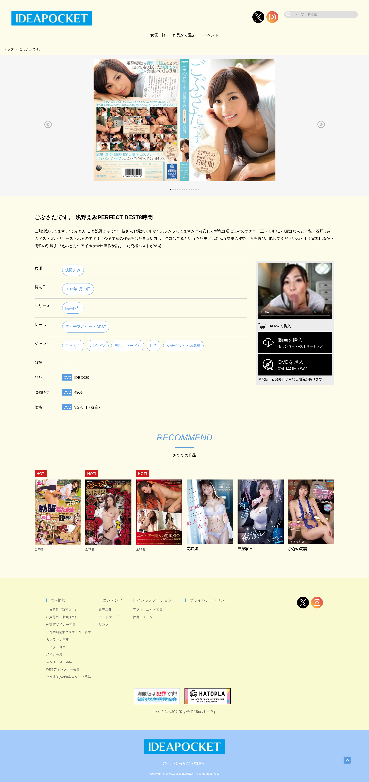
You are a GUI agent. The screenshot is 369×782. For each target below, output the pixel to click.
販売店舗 (105, 609)
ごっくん (73, 346)
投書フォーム (142, 617)
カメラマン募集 (57, 639)
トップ (9, 49)
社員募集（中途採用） (62, 617)
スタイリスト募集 (59, 662)
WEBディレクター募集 (63, 669)
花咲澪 (192, 549)
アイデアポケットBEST (85, 327)
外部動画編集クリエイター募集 (68, 632)
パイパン (98, 346)
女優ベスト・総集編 (183, 346)
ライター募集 (56, 647)
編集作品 (72, 308)
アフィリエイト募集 (147, 609)
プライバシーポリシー (209, 600)
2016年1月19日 (78, 289)
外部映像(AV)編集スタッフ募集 (68, 677)
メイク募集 (54, 654)
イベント (211, 35)
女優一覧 (157, 35)
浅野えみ (73, 270)
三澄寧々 (245, 549)
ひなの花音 (297, 549)
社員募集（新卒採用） (62, 609)
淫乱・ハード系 (127, 346)
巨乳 (153, 346)
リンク (104, 624)
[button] (48, 124)
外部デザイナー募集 (60, 624)
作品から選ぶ (184, 35)
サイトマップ (109, 617)
